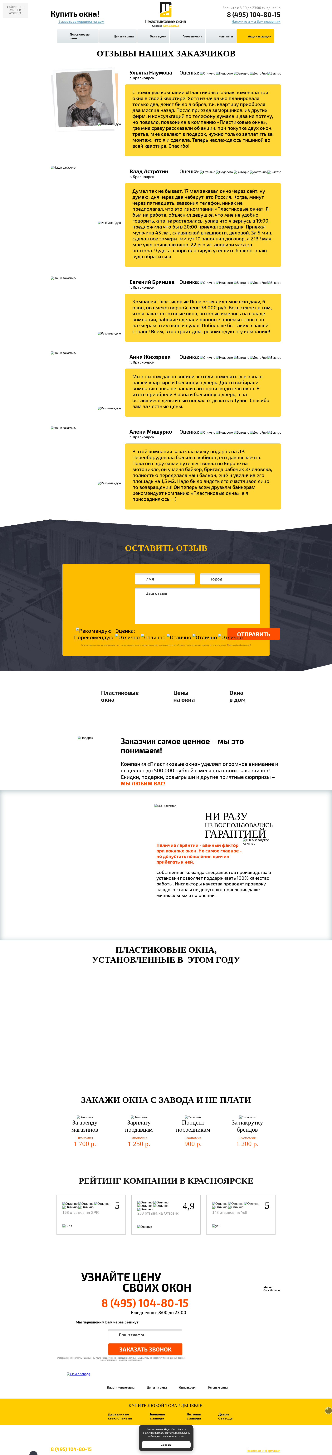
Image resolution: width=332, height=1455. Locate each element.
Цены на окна (124, 36)
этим (180, 1436)
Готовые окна (192, 36)
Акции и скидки (259, 36)
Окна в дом (158, 36)
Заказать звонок (145, 1349)
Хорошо (166, 1444)
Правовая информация (263, 1450)
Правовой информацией (239, 645)
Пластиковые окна (80, 36)
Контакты (225, 36)
